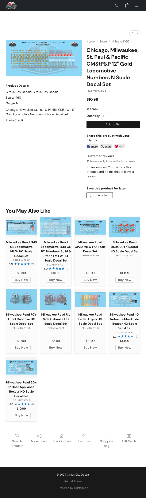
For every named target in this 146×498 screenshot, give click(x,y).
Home (90, 41)
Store (103, 41)
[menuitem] (132, 33)
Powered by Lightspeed (73, 487)
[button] (11, 5)
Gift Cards (129, 441)
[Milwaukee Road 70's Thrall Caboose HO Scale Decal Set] (21, 299)
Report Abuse (73, 481)
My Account (39, 441)
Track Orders (62, 441)
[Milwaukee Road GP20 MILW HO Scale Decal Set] (90, 227)
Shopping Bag (106, 443)
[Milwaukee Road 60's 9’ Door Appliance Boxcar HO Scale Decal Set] (21, 367)
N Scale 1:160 (120, 41)
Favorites (84, 441)
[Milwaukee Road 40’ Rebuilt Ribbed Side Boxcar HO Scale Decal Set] (124, 299)
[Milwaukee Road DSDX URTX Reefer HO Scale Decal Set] (124, 227)
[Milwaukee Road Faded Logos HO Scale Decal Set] (90, 299)
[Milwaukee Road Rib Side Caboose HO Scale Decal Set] (55, 299)
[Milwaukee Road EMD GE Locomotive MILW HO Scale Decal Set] (21, 227)
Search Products (17, 443)
